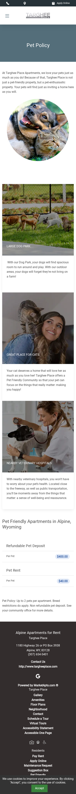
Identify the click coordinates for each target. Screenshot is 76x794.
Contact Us (38, 661)
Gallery (38, 695)
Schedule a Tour (38, 718)
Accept (39, 788)
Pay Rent (38, 756)
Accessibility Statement (38, 728)
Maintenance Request (38, 765)
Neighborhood (38, 709)
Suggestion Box (38, 770)
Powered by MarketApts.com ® (38, 685)
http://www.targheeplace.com (38, 666)
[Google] (38, 676)
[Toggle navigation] (7, 15)
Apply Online (63, 3)
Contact (38, 714)
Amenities (38, 700)
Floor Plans (38, 704)
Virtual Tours (38, 723)
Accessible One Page (38, 733)
